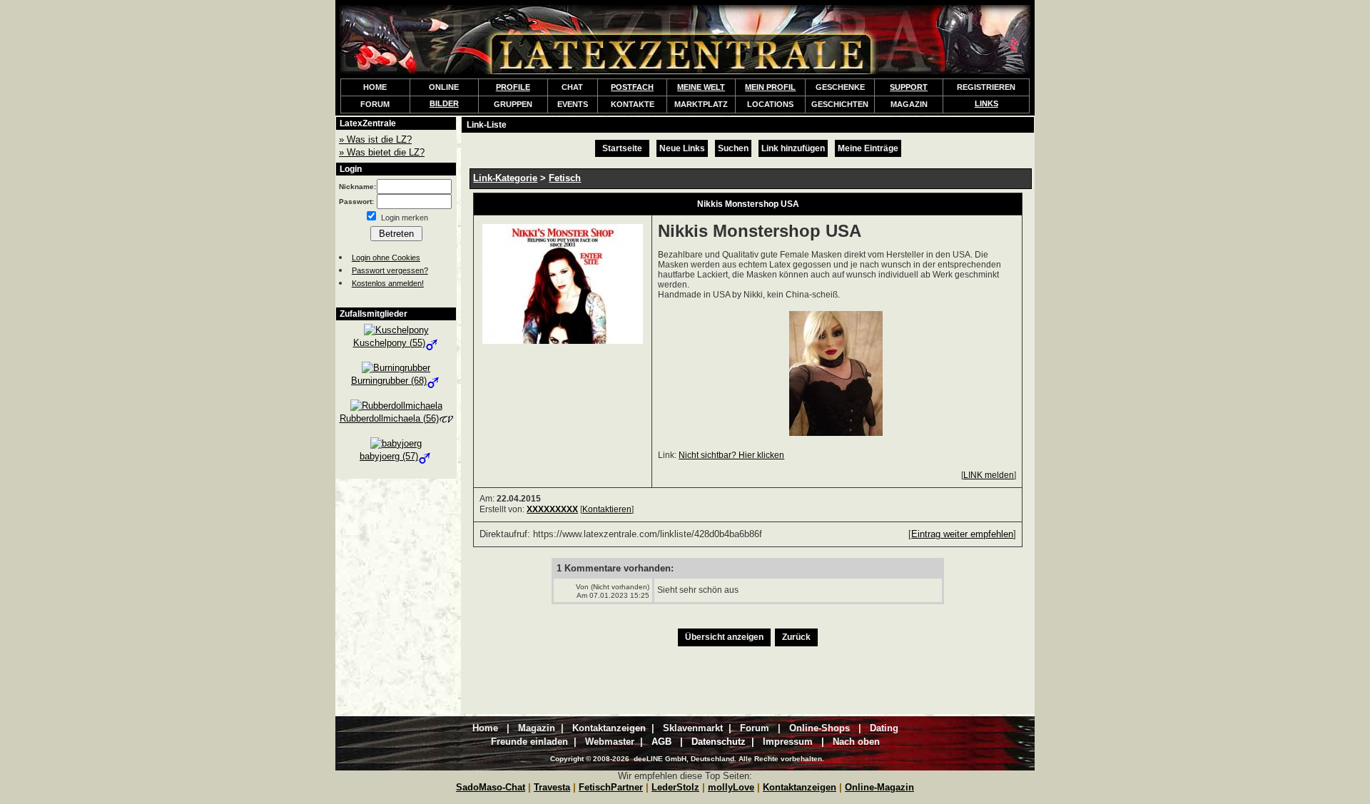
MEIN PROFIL (770, 87)
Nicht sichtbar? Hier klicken (731, 455)
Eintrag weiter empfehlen (962, 534)
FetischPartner (611, 787)
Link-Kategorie (505, 178)
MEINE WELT (701, 87)
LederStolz (675, 787)
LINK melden (988, 475)
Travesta (552, 787)
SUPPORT (909, 87)
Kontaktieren (606, 509)
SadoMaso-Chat (490, 787)
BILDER (444, 103)
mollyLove (731, 787)
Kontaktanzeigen (799, 787)
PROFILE (513, 87)
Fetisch (565, 178)
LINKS (986, 103)
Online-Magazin (879, 787)
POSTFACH (632, 87)
